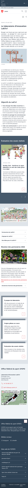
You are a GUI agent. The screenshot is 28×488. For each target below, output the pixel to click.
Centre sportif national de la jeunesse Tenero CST (12, 467)
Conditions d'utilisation (3, 485)
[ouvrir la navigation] (26, 11)
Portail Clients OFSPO (22, 485)
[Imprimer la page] (23, 16)
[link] (14, 306)
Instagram (6, 440)
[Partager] (26, 16)
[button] (25, 421)
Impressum (11, 484)
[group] (14, 169)
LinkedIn (14, 440)
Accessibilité (16, 484)
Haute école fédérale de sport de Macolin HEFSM (11, 453)
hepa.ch (4, 476)
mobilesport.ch (6, 462)
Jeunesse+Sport (6, 458)
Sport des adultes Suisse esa (9, 472)
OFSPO (6, 11)
